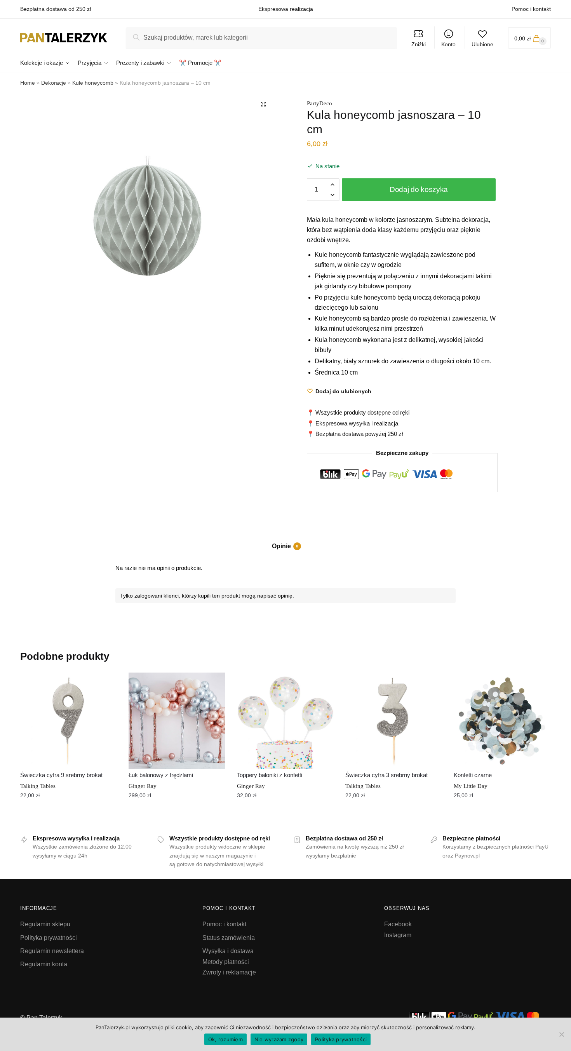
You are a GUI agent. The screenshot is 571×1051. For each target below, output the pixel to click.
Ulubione (482, 44)
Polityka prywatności (48, 937)
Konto (448, 44)
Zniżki (418, 44)
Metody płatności (225, 962)
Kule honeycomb (92, 83)
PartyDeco (319, 103)
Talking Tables (38, 786)
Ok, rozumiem (225, 1039)
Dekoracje (53, 83)
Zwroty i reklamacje (229, 972)
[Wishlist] (105, 684)
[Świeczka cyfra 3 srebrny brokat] (393, 721)
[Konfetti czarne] (502, 721)
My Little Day (470, 786)
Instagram (397, 935)
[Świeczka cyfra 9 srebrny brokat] (68, 721)
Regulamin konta (43, 964)
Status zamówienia (228, 937)
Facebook (398, 924)
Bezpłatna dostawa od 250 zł (55, 9)
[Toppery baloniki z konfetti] (285, 721)
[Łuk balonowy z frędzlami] (177, 721)
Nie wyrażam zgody (278, 1039)
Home (27, 83)
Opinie (281, 546)
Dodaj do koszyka (419, 189)
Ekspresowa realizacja (285, 9)
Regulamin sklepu (45, 924)
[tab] (285, 539)
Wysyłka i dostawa (228, 951)
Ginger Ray (143, 786)
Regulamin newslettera (52, 951)
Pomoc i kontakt (531, 9)
